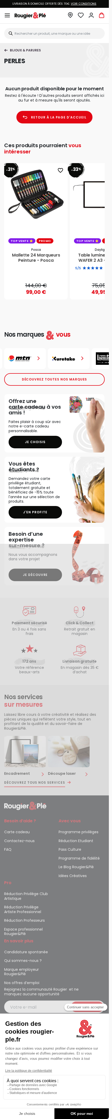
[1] (84, 268)
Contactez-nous (19, 840)
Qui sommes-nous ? (23, 960)
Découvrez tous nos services (34, 783)
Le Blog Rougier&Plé (76, 867)
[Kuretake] (69, 358)
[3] (93, 268)
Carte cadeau (17, 832)
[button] (70, 16)
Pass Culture (70, 849)
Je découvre (35, 575)
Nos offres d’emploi (21, 982)
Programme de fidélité (79, 858)
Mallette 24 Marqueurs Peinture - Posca (36, 258)
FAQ (7, 849)
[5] (101, 268)
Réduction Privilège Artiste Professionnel (22, 909)
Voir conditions (83, 4)
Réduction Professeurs (24, 920)
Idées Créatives (73, 875)
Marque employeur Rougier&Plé (21, 972)
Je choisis (35, 442)
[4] (97, 268)
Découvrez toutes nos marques (54, 379)
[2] (88, 268)
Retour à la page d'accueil (58, 117)
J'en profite (35, 512)
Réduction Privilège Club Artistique (26, 896)
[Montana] (25, 358)
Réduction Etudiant (76, 840)
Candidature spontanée (26, 952)
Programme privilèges (78, 832)
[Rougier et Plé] (25, 805)
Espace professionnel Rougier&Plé (23, 932)
